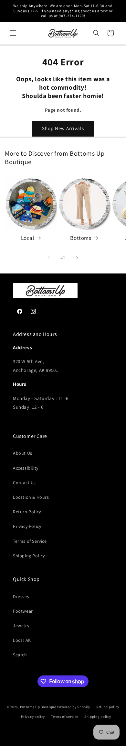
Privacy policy (33, 716)
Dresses (21, 596)
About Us (22, 453)
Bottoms (80, 237)
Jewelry (21, 626)
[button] (13, 33)
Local (27, 237)
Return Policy (27, 512)
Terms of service (64, 716)
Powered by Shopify (73, 706)
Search (20, 655)
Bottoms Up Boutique (38, 706)
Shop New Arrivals (63, 128)
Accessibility (25, 468)
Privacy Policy (27, 526)
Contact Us (24, 482)
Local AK (22, 640)
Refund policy (107, 707)
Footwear (23, 611)
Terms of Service (30, 541)
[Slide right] (77, 258)
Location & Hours (31, 497)
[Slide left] (49, 258)
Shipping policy (97, 716)
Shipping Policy (29, 556)
